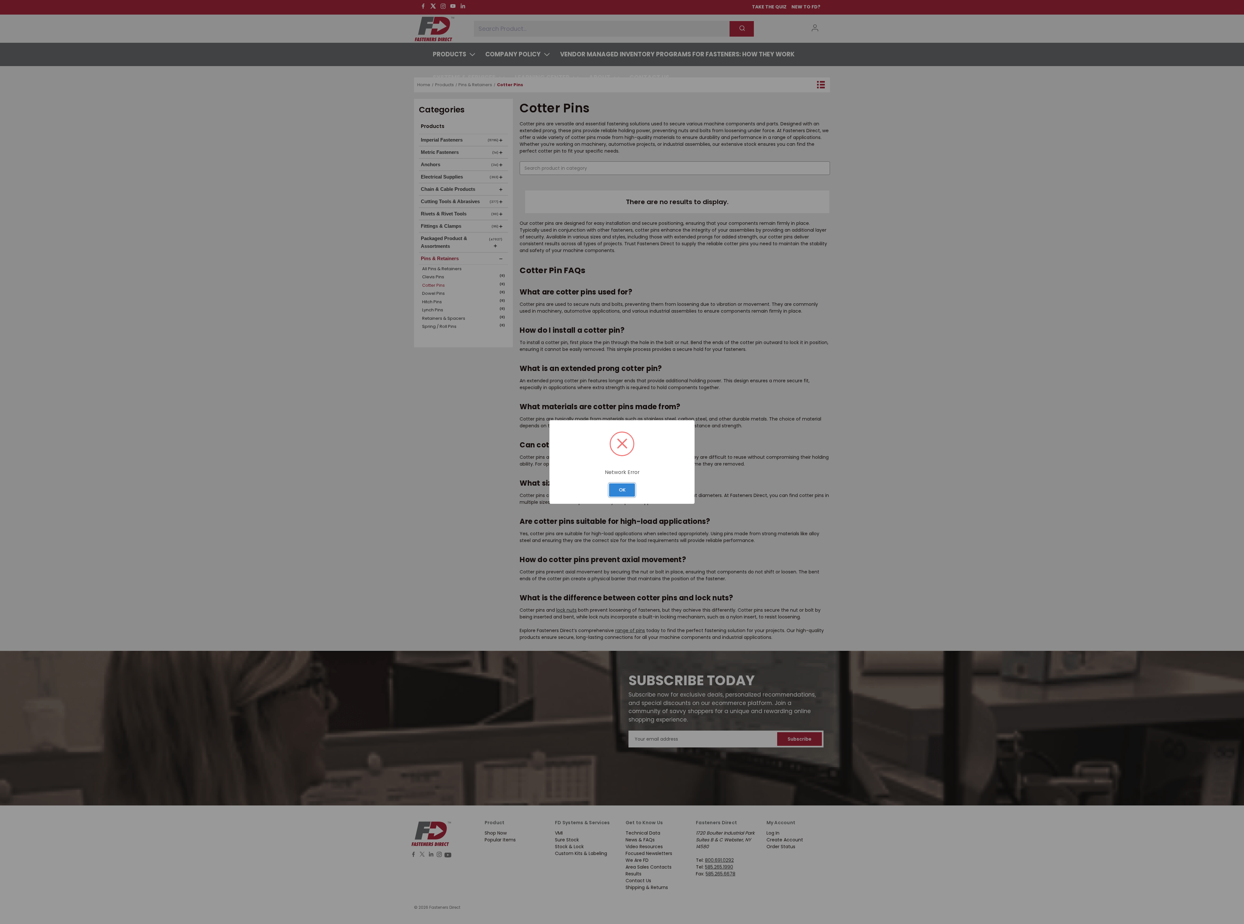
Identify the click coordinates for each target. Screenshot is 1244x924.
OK (622, 489)
